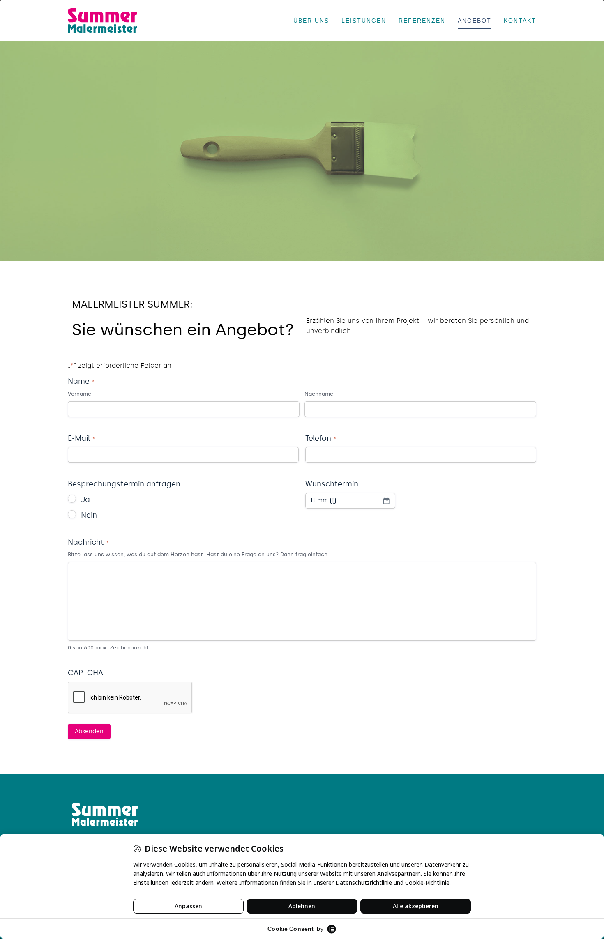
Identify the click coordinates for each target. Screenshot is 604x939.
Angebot (474, 20)
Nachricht (88, 542)
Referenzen (422, 20)
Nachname (318, 394)
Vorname (79, 394)
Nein (89, 515)
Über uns (311, 20)
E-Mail (81, 438)
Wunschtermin (331, 483)
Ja (85, 499)
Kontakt (520, 20)
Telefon (320, 438)
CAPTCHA (85, 672)
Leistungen (363, 20)
